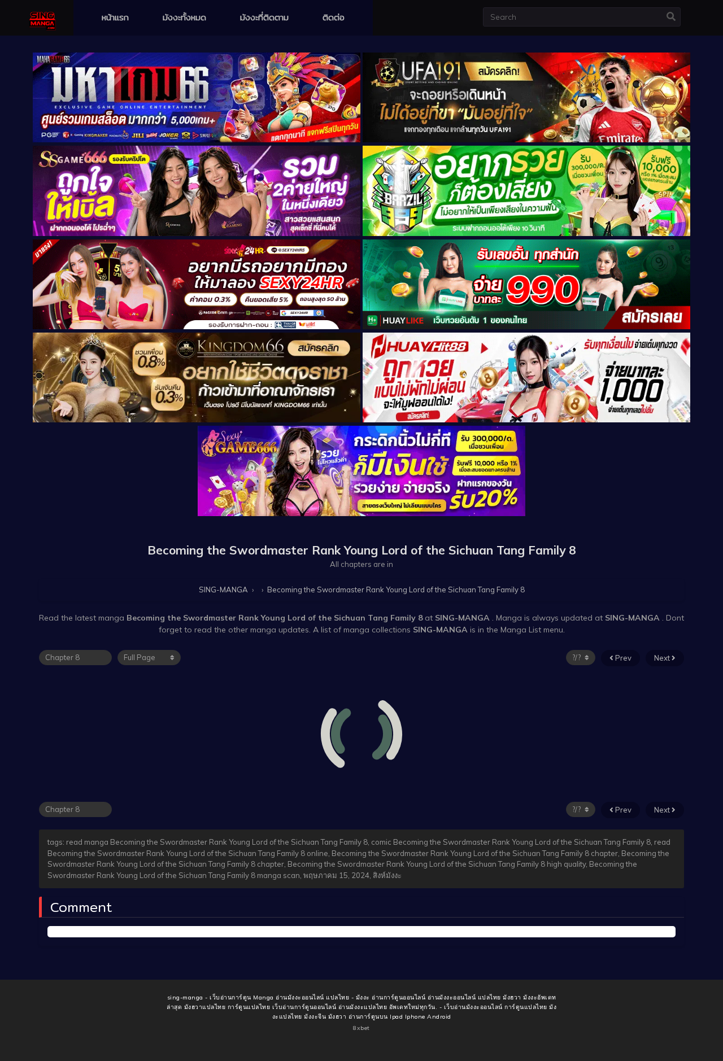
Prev (622, 657)
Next (663, 657)
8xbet (361, 1028)
